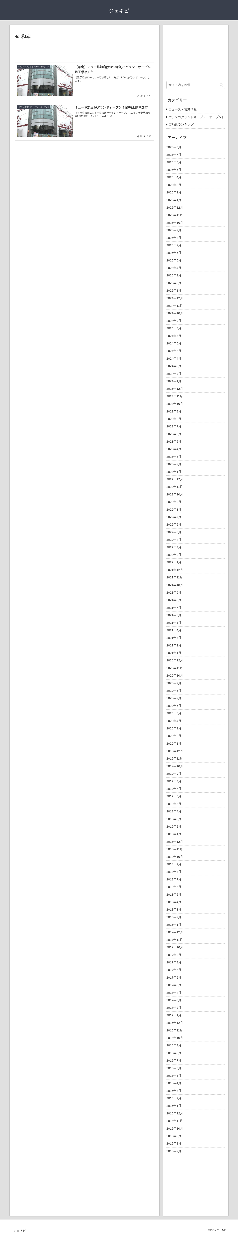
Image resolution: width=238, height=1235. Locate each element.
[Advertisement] (84, 50)
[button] (221, 85)
